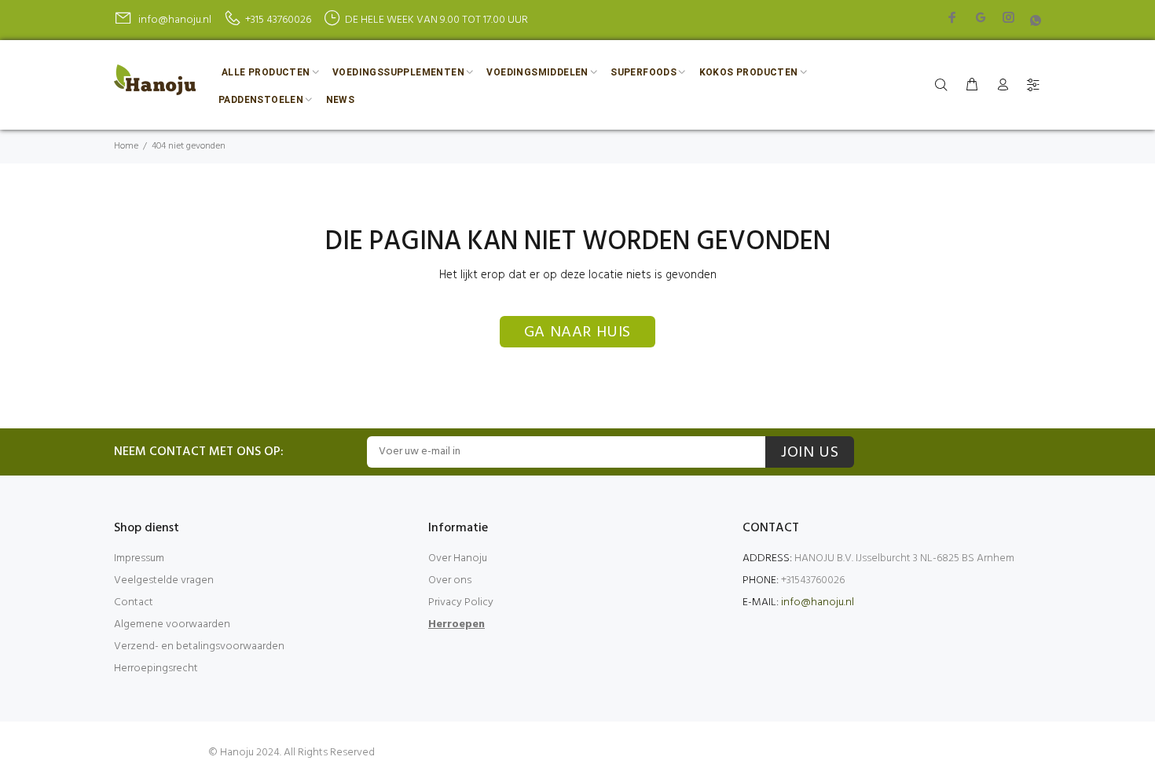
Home (126, 146)
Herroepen (456, 624)
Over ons (449, 580)
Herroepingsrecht (156, 668)
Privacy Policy (460, 602)
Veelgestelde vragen (164, 580)
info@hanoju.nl (817, 602)
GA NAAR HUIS (577, 332)
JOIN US (809, 452)
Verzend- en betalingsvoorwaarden (199, 646)
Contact (133, 602)
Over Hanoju (457, 558)
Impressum (139, 558)
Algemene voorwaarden (172, 624)
